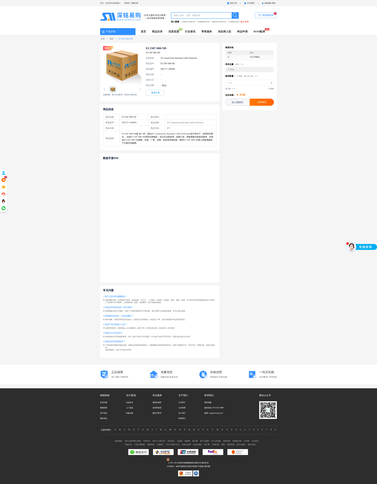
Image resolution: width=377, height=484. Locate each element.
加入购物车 (237, 102)
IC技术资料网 (139, 445)
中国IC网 (215, 445)
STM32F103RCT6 (188, 22)
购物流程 (103, 408)
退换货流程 (157, 402)
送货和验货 (157, 408)
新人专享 (244, 22)
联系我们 (182, 418)
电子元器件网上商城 (133, 441)
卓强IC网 (226, 441)
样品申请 (242, 31)
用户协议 (103, 413)
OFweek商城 (216, 441)
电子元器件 (241, 445)
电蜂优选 (150, 445)
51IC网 (246, 441)
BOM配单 (259, 31)
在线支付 (129, 402)
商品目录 (157, 31)
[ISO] (196, 473)
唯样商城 (230, 445)
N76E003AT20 (234, 22)
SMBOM (146, 441)
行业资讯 (190, 31)
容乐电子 (171, 441)
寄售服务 (206, 31)
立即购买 (262, 102)
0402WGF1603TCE (219, 22)
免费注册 (134, 3)
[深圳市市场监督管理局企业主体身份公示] (185, 473)
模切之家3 (252, 445)
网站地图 (207, 402)
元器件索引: (106, 430)
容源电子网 (237, 441)
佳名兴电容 (197, 445)
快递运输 (129, 413)
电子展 (195, 441)
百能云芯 (128, 445)
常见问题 (103, 402)
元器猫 (179, 441)
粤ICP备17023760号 (202, 459)
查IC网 (207, 445)
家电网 (187, 441)
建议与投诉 (157, 413)
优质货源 (173, 31)
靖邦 (223, 445)
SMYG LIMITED (158, 441)
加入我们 (182, 413)
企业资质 (182, 408)
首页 (143, 31)
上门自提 (129, 408)
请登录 (127, 3)
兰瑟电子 (160, 445)
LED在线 (254, 441)
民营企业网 (186, 445)
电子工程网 (204, 441)
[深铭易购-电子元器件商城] (133, 16)
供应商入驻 (224, 31)
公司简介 (182, 402)
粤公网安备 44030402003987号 (182, 459)
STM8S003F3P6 (203, 22)
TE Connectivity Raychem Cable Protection (179, 58)
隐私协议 (103, 418)
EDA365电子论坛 (173, 445)
